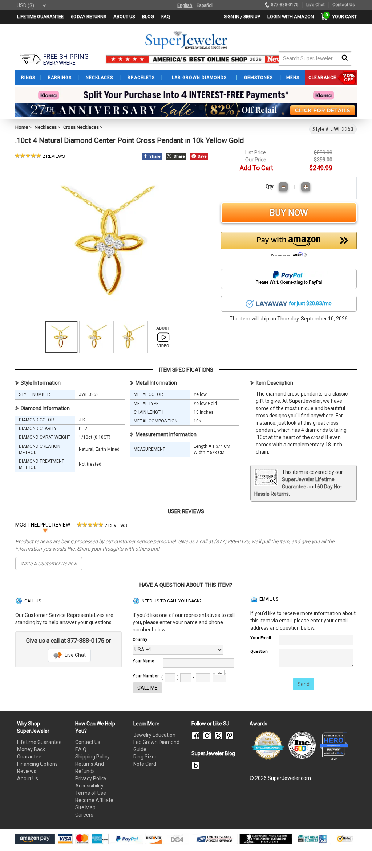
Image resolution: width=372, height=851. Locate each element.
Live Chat (75, 655)
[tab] (102, 525)
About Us (27, 778)
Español (205, 5)
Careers (84, 815)
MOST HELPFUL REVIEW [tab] (42, 525)
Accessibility (89, 786)
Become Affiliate (94, 800)
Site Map (85, 807)
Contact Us (87, 742)
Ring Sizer (145, 757)
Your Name (143, 661)
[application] (355, 832)
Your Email (260, 637)
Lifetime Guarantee (39, 742)
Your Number (146, 676)
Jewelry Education (154, 735)
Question (259, 651)
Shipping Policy (92, 757)
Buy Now (289, 213)
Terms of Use (90, 793)
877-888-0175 (285, 4)
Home (21, 127)
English (184, 5)
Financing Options (37, 764)
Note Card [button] (144, 764)
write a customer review (49, 563)
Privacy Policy (90, 778)
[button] (289, 246)
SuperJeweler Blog (213, 753)
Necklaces (46, 127)
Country (140, 639)
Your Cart (343, 16)
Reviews (26, 771)
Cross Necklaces (81, 127)
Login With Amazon (290, 16)
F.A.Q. (81, 749)
